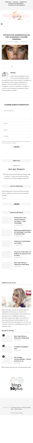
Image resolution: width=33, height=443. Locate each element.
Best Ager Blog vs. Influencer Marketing (21, 263)
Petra (16, 42)
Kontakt (15, 2)
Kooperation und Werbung (16, 5)
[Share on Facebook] (15, 66)
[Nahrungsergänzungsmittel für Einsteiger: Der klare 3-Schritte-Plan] (7, 232)
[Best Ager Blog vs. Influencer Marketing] (7, 265)
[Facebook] (13, 7)
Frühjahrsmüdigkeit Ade (21, 347)
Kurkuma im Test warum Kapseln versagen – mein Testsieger (20, 220)
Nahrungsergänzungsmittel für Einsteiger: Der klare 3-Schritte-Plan (22, 232)
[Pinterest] (17, 7)
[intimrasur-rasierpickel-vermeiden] (7, 243)
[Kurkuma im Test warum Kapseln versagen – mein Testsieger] (7, 220)
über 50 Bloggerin (18, 178)
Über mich (8, 2)
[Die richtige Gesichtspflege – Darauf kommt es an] (7, 359)
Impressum (23, 2)
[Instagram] (15, 7)
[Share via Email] (20, 66)
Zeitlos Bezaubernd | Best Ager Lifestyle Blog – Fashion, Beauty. (21, 408)
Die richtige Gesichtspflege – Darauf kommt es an (22, 359)
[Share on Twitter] (16, 66)
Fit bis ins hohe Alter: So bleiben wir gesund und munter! (22, 253)
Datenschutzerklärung (15, 3)
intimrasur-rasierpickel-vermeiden (22, 242)
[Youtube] (19, 401)
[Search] (31, 24)
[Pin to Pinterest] (18, 66)
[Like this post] (13, 66)
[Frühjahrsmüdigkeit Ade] (7, 349)
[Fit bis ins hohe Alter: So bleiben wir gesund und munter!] (7, 254)
